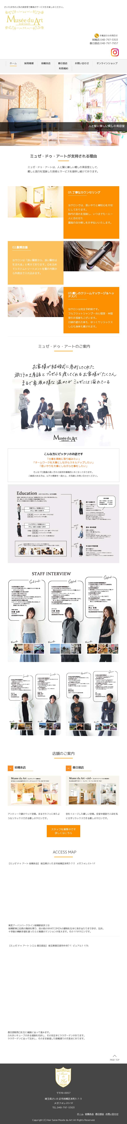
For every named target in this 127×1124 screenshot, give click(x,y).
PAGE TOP (114, 1059)
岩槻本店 (45, 63)
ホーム (13, 63)
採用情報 (29, 63)
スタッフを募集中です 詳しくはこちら (63, 831)
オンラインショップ (106, 63)
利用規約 (63, 68)
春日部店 (62, 63)
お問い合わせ (82, 63)
